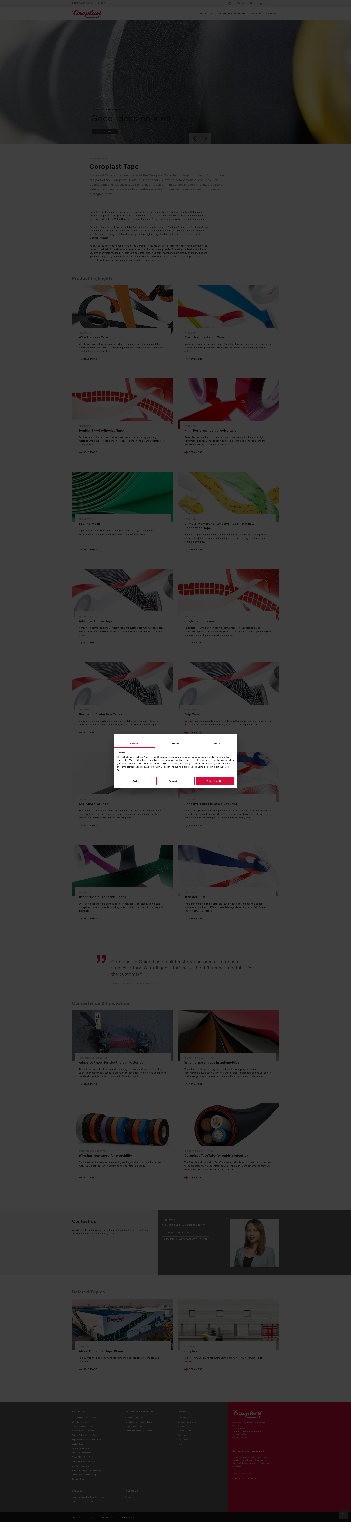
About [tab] (217, 743)
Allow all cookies (215, 781)
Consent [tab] (134, 743)
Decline (136, 781)
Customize (174, 781)
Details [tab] (175, 743)
